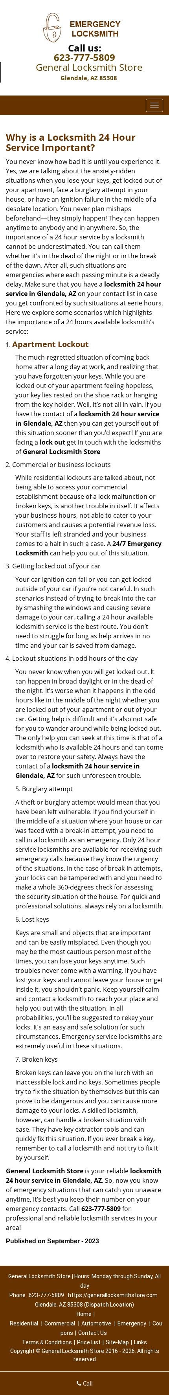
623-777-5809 (84, 57)
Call (87, 1383)
